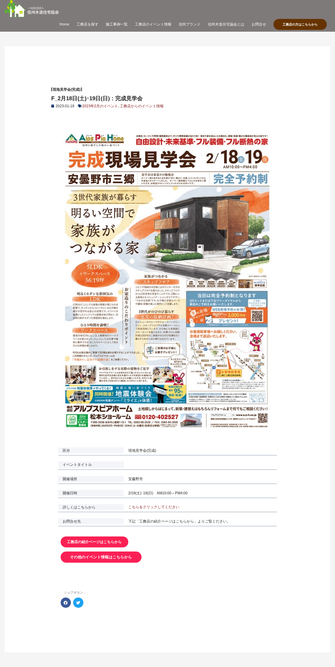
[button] (66, 603)
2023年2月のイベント (100, 106)
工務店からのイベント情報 (142, 106)
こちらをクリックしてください (153, 507)
